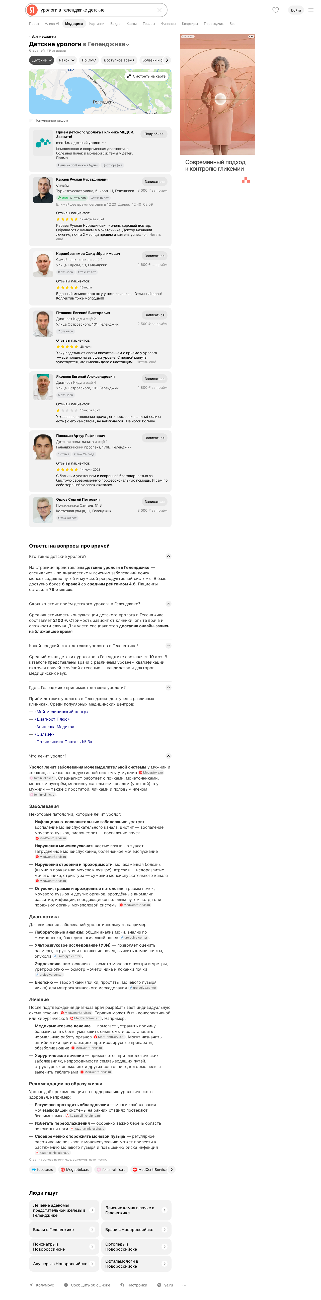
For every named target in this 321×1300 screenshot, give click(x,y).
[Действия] (171, 37)
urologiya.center (135, 937)
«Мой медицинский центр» (61, 711)
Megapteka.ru (153, 772)
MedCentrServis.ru (53, 838)
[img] (67, 219)
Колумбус (45, 1285)
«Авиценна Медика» (54, 726)
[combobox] (95, 10)
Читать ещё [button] (146, 362)
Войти (296, 10)
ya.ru (168, 1285)
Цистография (112, 165)
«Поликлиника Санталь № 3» (63, 741)
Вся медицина (44, 36)
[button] (50, 120)
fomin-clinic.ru (44, 778)
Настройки (137, 1285)
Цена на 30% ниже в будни (78, 165)
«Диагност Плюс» (52, 719)
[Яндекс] (32, 10)
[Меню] (311, 10)
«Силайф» (44, 734)
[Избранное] (275, 10)
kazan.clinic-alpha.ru (85, 1115)
